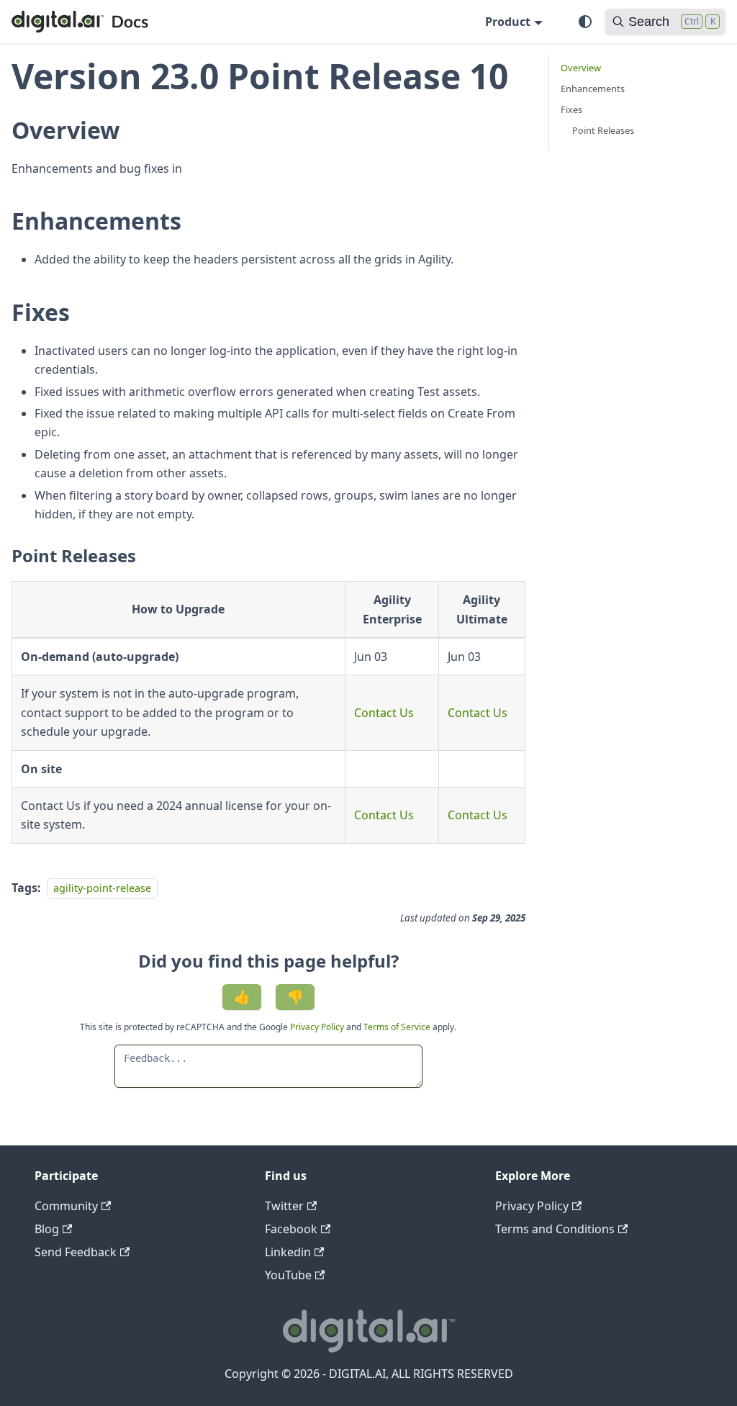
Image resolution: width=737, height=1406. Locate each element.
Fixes (571, 109)
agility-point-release (102, 888)
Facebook (291, 1229)
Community (66, 1206)
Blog (47, 1229)
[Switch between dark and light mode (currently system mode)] (585, 21)
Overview (581, 67)
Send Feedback (76, 1252)
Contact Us (384, 713)
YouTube (288, 1275)
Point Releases (603, 130)
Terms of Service (396, 1027)
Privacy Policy (318, 1027)
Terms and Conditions (555, 1229)
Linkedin (288, 1252)
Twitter (284, 1206)
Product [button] (507, 22)
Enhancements (593, 88)
